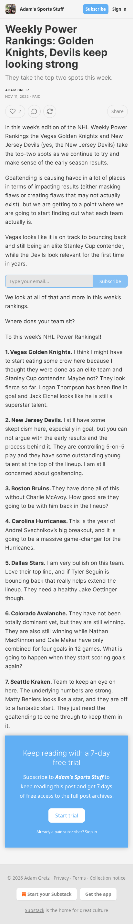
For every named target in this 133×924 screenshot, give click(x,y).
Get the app (98, 894)
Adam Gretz (17, 90)
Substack (34, 910)
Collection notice (108, 878)
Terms (79, 878)
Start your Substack (49, 894)
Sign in (119, 9)
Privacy (61, 878)
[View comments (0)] (34, 111)
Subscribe (96, 9)
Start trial (66, 815)
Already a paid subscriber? (66, 832)
